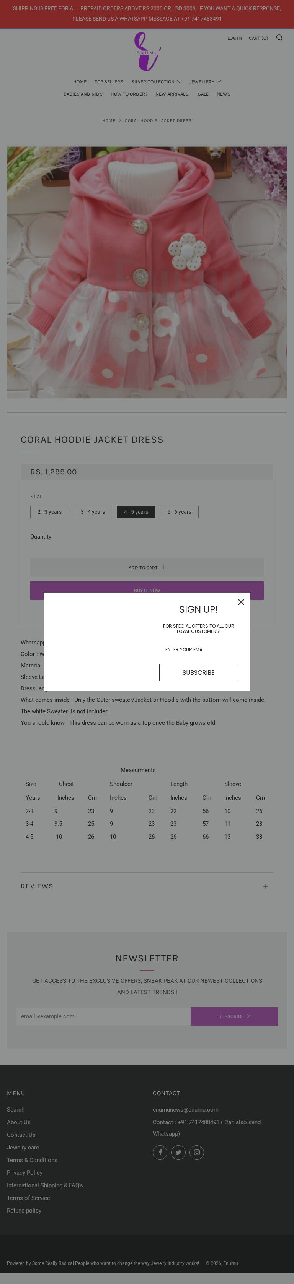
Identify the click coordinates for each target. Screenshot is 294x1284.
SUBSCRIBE (199, 672)
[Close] (241, 602)
